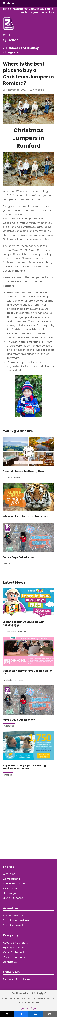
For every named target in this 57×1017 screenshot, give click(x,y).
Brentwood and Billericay (22, 48)
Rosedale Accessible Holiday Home (24, 471)
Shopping (38, 89)
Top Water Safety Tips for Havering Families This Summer (24, 767)
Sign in (34, 1008)
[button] (8, 3)
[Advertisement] (28, 819)
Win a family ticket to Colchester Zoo (25, 516)
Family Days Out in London (19, 557)
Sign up (23, 1008)
